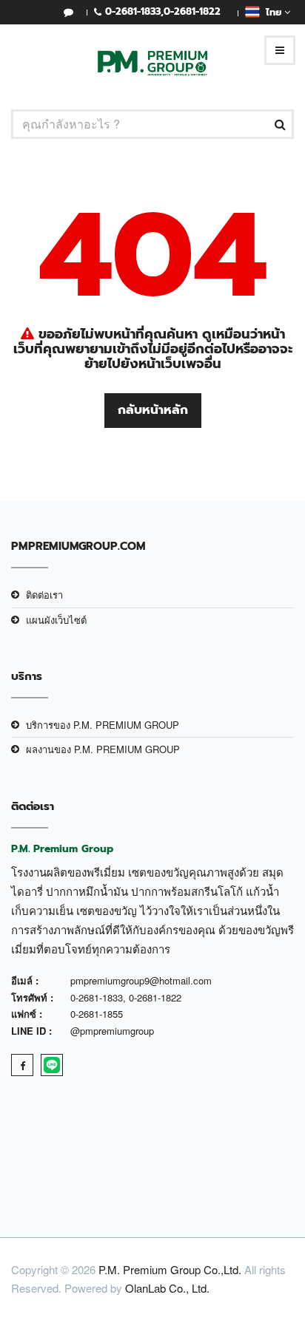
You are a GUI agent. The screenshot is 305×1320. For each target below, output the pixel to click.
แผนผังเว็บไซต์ (56, 620)
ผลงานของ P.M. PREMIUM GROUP (103, 749)
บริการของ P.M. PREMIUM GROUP (102, 725)
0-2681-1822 (192, 11)
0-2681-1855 (96, 1014)
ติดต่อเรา (44, 595)
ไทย (272, 12)
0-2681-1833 (133, 11)
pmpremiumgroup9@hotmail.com (141, 980)
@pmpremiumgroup (112, 1031)
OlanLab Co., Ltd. (167, 1288)
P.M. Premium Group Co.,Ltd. (169, 1269)
